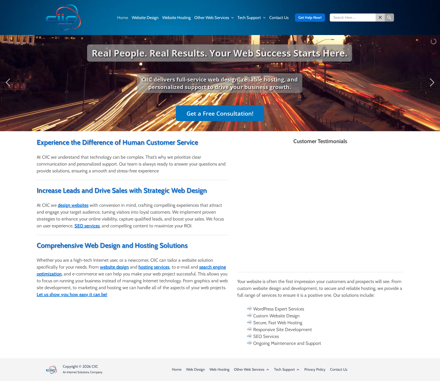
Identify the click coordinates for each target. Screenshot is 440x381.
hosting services (153, 267)
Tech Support (284, 369)
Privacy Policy (314, 369)
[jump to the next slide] (432, 83)
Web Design (195, 369)
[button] (231, 17)
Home (177, 369)
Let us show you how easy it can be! (72, 294)
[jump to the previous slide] (8, 83)
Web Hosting (219, 369)
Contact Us (338, 369)
